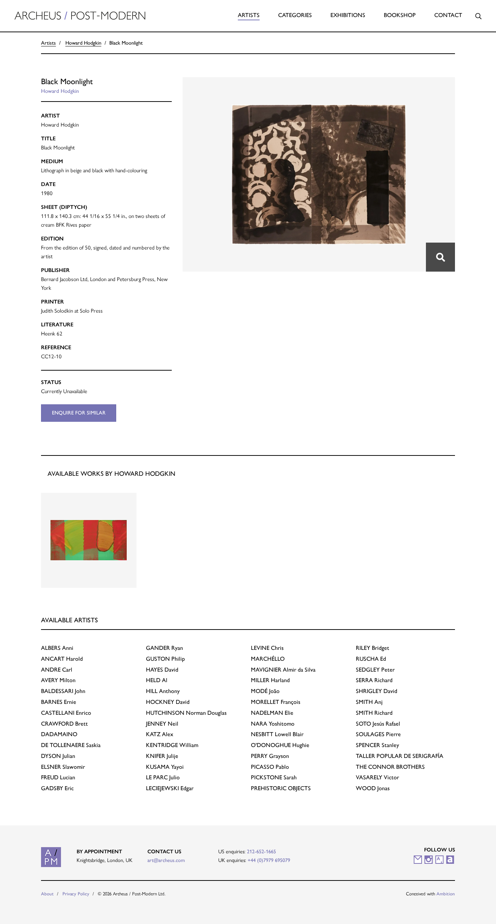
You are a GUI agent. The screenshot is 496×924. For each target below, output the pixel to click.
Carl (56, 669)
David (162, 669)
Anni (57, 647)
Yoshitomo (272, 723)
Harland (270, 680)
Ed (371, 658)
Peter (375, 669)
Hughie (280, 745)
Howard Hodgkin (83, 43)
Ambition (445, 893)
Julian (58, 755)
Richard (374, 680)
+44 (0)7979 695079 (269, 860)
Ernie (58, 701)
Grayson (270, 755)
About (47, 893)
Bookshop (400, 15)
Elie (272, 712)
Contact (448, 15)
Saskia (71, 745)
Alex (159, 734)
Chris (267, 647)
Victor (377, 777)
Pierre (378, 734)
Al (156, 680)
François (275, 701)
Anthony (163, 691)
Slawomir (63, 766)
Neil (162, 723)
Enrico (66, 712)
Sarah (274, 777)
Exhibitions (347, 15)
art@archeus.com (166, 860)
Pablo (270, 766)
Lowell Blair (277, 734)
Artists (249, 15)
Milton (58, 680)
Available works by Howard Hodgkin (111, 473)
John (63, 691)
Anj (369, 701)
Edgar (170, 788)
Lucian (58, 777)
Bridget (372, 647)
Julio (163, 777)
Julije (162, 755)
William (172, 745)
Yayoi (165, 766)
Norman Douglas (186, 712)
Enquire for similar (79, 412)
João (265, 691)
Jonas (373, 788)
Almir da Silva (283, 669)
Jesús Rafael (378, 723)
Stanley (377, 745)
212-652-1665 (261, 851)
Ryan (164, 647)
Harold (62, 658)
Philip (165, 658)
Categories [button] (295, 15)
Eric (57, 788)
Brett (64, 723)
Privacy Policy (75, 893)
